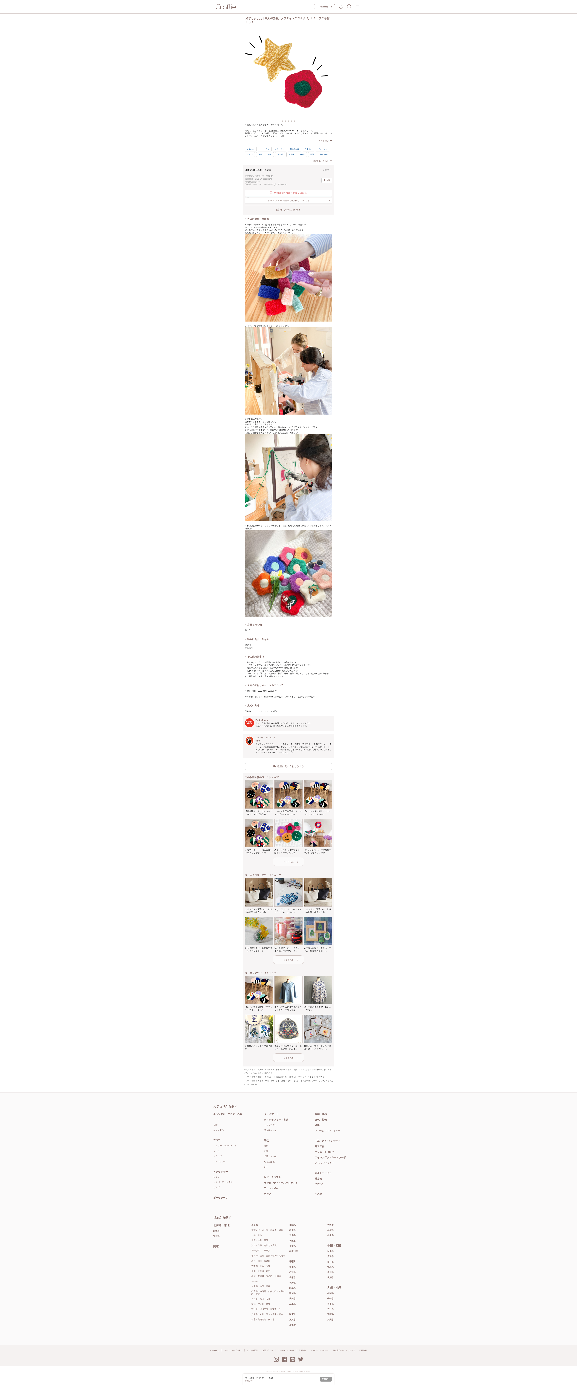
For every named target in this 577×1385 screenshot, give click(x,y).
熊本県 (330, 1304)
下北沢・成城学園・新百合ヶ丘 (266, 1309)
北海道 (216, 1231)
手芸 (266, 1140)
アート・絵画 (271, 1188)
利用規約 (302, 1350)
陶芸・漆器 (321, 1114)
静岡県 (292, 1293)
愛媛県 (330, 1277)
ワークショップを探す (233, 1350)
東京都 (254, 1225)
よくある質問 (252, 1350)
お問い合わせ (267, 1350)
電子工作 (319, 1146)
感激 (270, 154)
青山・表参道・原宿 (260, 1271)
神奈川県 (293, 1251)
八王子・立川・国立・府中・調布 (267, 1314)
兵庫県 (330, 1230)
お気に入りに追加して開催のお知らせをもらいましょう (299, 200)
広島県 (330, 1256)
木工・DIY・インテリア (327, 1140)
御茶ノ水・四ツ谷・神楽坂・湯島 (267, 1230)
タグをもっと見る (321, 161)
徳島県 (330, 1267)
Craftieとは (214, 1350)
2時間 (302, 154)
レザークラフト (272, 1177)
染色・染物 (321, 1119)
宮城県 (216, 1236)
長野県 (292, 1282)
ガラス (267, 1194)
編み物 (318, 1178)
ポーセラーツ (220, 1197)
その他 (318, 1194)
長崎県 (330, 1298)
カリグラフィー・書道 (276, 1119)
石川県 (292, 1272)
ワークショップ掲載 (286, 1350)
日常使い (308, 149)
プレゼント (322, 149)
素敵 (260, 154)
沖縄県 (330, 1319)
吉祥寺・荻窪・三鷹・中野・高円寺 (268, 1255)
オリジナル (279, 149)
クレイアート (271, 1114)
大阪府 (330, 1225)
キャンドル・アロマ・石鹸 (227, 1114)
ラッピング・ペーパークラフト (281, 1182)
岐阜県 (292, 1288)
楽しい (250, 154)
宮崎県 (330, 1314)
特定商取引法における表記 (344, 1350)
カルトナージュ (323, 1173)
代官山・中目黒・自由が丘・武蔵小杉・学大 (268, 1292)
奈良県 (330, 1235)
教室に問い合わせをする (290, 766)
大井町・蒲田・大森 (260, 1299)
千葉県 (292, 1246)
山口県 (330, 1261)
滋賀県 (292, 1319)
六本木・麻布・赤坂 (260, 1266)
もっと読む (324, 140)
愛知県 (292, 1298)
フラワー (218, 1140)
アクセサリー (220, 1171)
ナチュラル (264, 149)
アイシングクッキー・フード (330, 1157)
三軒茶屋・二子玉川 (260, 1250)
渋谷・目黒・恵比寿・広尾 (264, 1245)
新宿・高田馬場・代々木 (263, 1319)
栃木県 (292, 1230)
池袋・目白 (256, 1235)
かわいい (250, 149)
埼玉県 (292, 1240)
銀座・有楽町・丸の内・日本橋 (266, 1276)
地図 (328, 180)
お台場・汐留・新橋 (260, 1286)
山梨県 (292, 1277)
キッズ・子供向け (324, 1152)
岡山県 (330, 1251)
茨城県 (292, 1225)
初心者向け (294, 149)
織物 (317, 1125)
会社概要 (363, 1350)
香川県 (330, 1272)
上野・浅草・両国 (259, 1240)
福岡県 (330, 1293)
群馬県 (292, 1235)
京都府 (292, 1325)
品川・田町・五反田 (260, 1261)
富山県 (292, 1267)
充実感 (280, 154)
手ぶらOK (324, 154)
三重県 (292, 1304)
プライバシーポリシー (319, 1350)
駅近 (312, 154)
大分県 (330, 1309)
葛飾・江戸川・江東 (260, 1304)
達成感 (291, 154)
